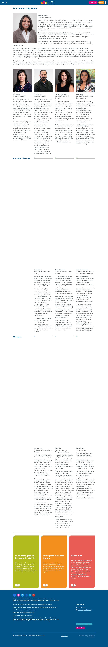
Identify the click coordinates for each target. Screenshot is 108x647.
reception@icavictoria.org (85, 610)
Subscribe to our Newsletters (84, 624)
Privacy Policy (64, 636)
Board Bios (76, 555)
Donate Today (93, 2)
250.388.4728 (81, 607)
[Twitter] (22, 595)
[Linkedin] (26, 595)
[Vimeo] (30, 595)
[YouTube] (33, 595)
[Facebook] (14, 595)
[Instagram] (18, 595)
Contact (101, 2)
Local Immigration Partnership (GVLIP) (25, 557)
